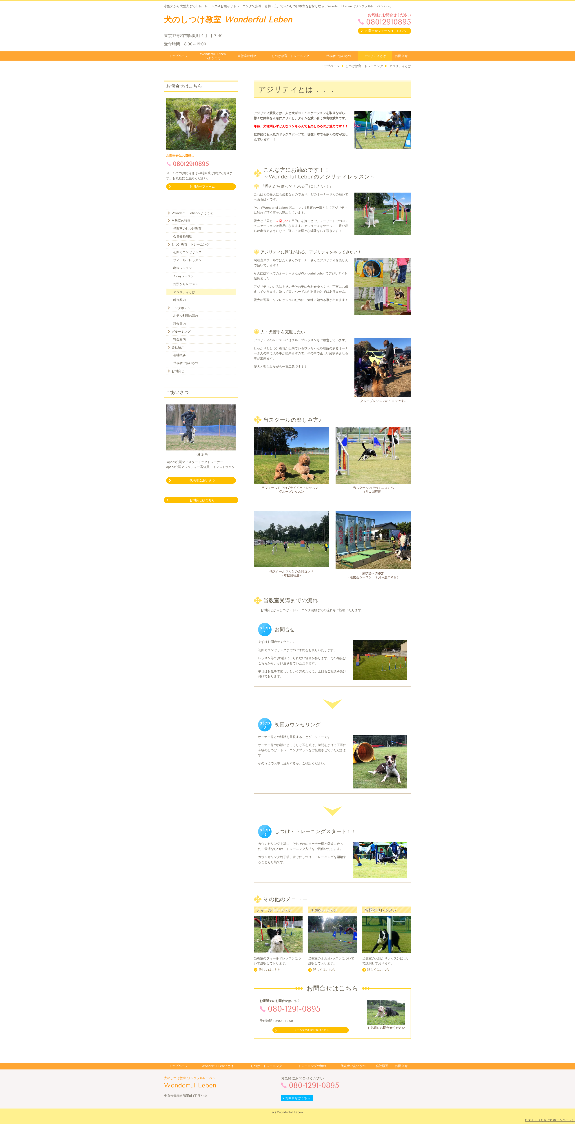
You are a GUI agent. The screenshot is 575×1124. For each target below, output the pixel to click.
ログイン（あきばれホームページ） (550, 1120)
